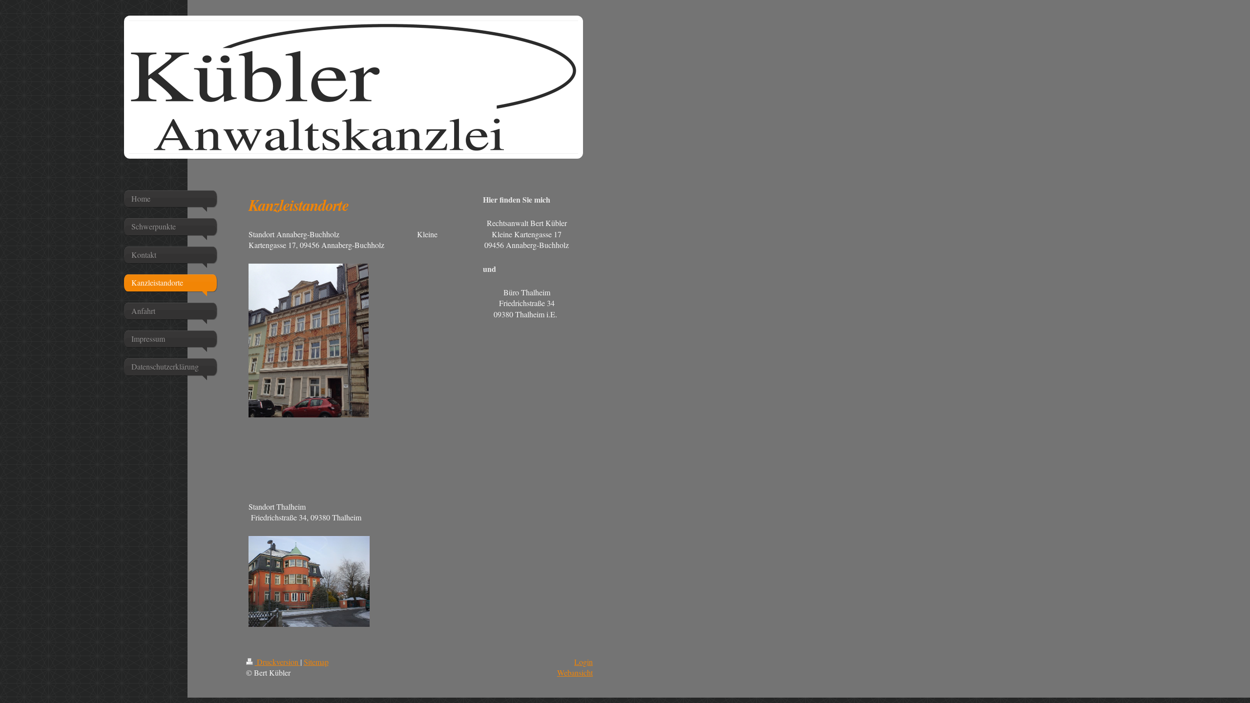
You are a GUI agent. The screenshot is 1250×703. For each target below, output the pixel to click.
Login (583, 662)
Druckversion (277, 662)
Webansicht (575, 672)
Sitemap (316, 662)
